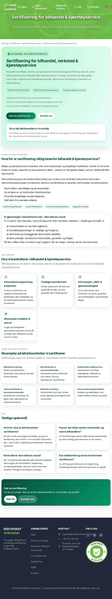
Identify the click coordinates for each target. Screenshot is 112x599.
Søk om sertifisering (21, 116)
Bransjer (35, 573)
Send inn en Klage (40, 540)
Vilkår (33, 567)
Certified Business (10, 7)
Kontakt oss (46, 116)
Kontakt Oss (36, 561)
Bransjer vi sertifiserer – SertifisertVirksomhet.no (22, 43)
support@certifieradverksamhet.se (79, 534)
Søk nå (10, 499)
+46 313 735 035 (70, 539)
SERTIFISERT (13, 531)
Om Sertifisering (38, 556)
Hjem (33, 534)
